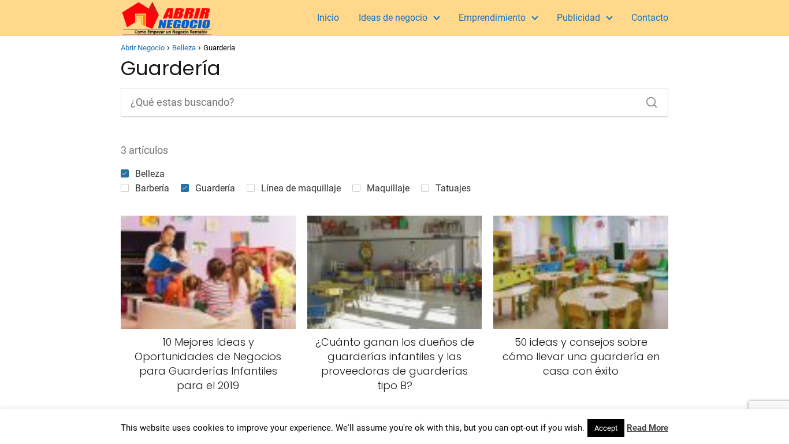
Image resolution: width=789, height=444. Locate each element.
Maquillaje (388, 188)
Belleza (150, 173)
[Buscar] (647, 99)
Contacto (649, 17)
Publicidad (578, 17)
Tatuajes (453, 188)
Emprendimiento (492, 17)
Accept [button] (605, 428)
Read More (647, 428)
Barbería (152, 188)
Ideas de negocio (393, 17)
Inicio (328, 17)
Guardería (215, 188)
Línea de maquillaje (301, 188)
